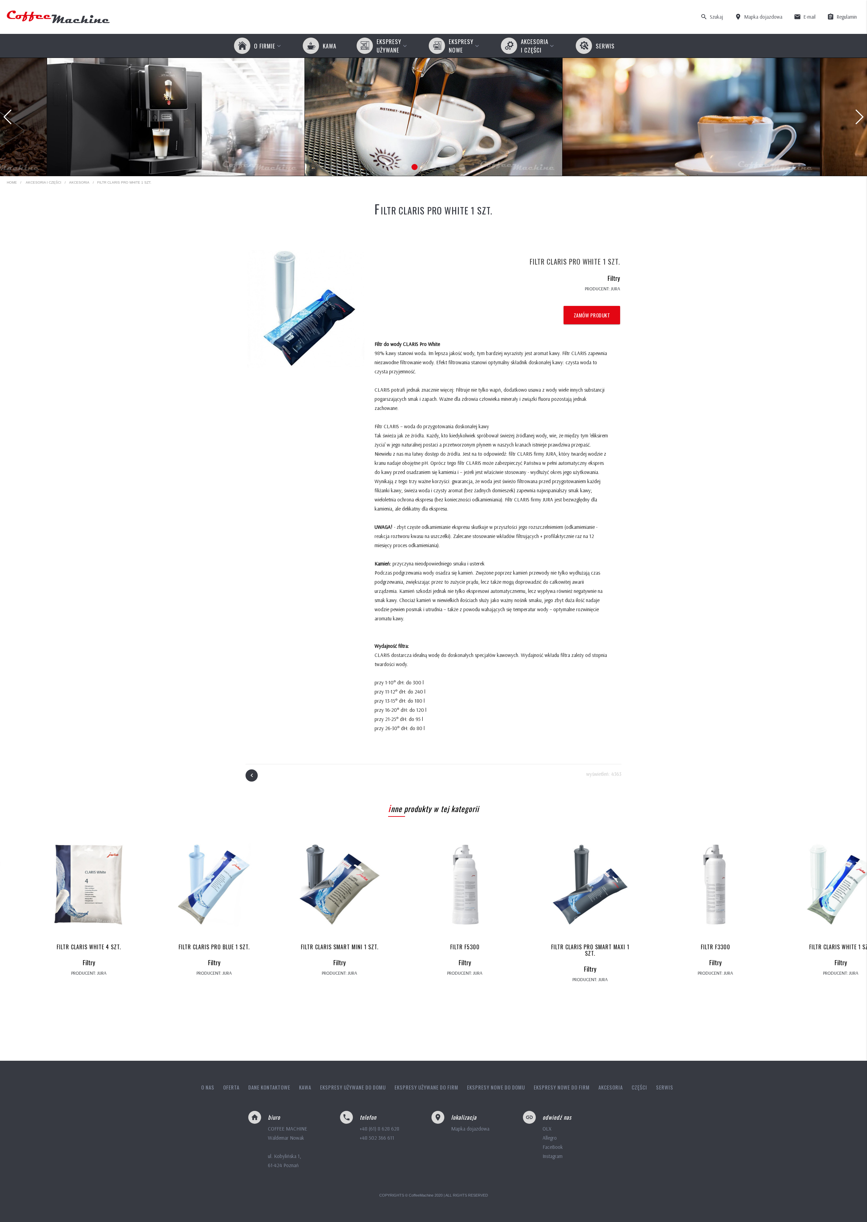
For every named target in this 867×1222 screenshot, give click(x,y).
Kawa (305, 1087)
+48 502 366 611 (377, 1138)
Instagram (553, 1156)
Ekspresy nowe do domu (496, 1087)
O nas (207, 1087)
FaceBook (553, 1147)
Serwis (664, 1087)
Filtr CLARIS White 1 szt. (809, 947)
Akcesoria (79, 182)
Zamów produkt (592, 315)
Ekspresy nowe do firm (562, 1087)
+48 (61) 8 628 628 (379, 1128)
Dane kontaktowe (269, 1087)
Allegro (550, 1138)
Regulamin (842, 17)
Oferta (231, 1087)
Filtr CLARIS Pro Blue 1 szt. (182, 947)
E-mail (805, 17)
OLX (547, 1128)
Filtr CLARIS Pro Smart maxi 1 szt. (559, 950)
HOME (12, 182)
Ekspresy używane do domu (353, 1087)
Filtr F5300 (433, 947)
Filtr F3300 (684, 947)
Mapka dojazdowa (758, 17)
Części (639, 1087)
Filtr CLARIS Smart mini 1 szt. (308, 947)
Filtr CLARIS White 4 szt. (57, 947)
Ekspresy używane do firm (426, 1087)
